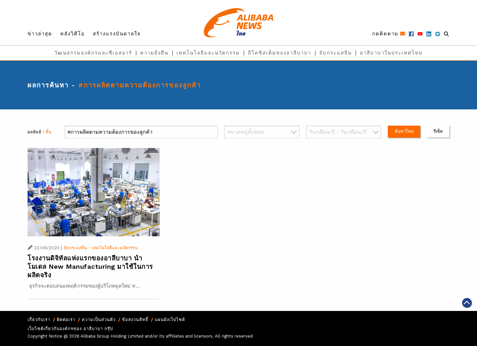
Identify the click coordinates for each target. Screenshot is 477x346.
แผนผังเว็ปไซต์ (170, 319)
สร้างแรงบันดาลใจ (117, 34)
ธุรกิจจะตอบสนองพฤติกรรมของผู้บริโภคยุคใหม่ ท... (84, 286)
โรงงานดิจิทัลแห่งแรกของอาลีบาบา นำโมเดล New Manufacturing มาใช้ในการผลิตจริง (90, 266)
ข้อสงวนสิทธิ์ (135, 319)
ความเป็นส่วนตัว (99, 319)
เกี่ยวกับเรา (39, 319)
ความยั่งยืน (154, 53)
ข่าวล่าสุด (40, 34)
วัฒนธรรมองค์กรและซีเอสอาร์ (93, 53)
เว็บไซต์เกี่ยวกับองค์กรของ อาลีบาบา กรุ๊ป (70, 328)
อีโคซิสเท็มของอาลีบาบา (279, 53)
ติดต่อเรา (66, 319)
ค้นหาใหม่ (404, 131)
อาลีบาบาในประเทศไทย (391, 53)
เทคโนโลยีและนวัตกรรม (208, 53)
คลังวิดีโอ (72, 34)
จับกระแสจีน (335, 53)
